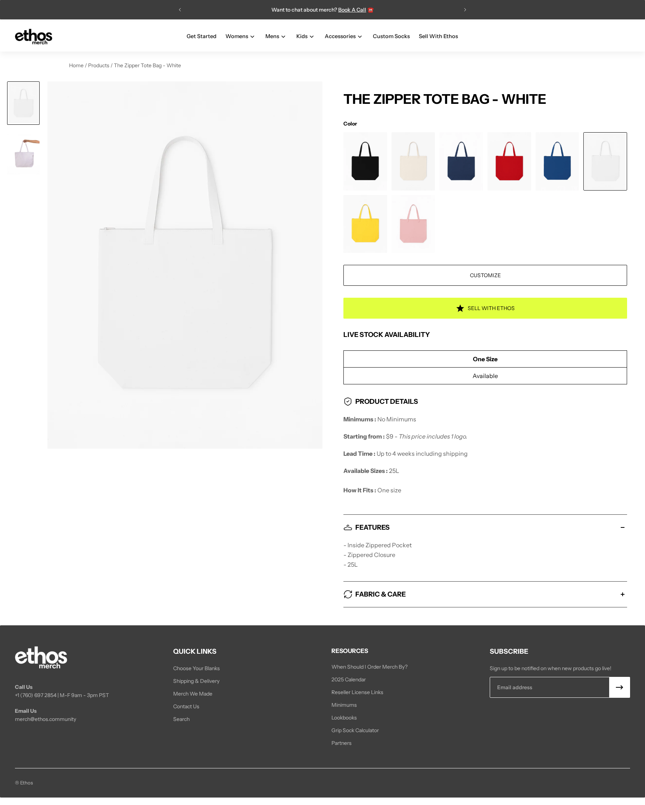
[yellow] (365, 224)
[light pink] (413, 224)
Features (372, 527)
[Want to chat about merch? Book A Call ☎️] (322, 10)
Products (99, 65)
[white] (605, 161)
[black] (365, 161)
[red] (509, 161)
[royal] (557, 161)
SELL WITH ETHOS (491, 308)
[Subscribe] (619, 687)
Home (77, 65)
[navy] (461, 161)
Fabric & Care (380, 594)
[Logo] (33, 37)
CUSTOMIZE (485, 275)
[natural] (413, 161)
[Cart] (626, 36)
